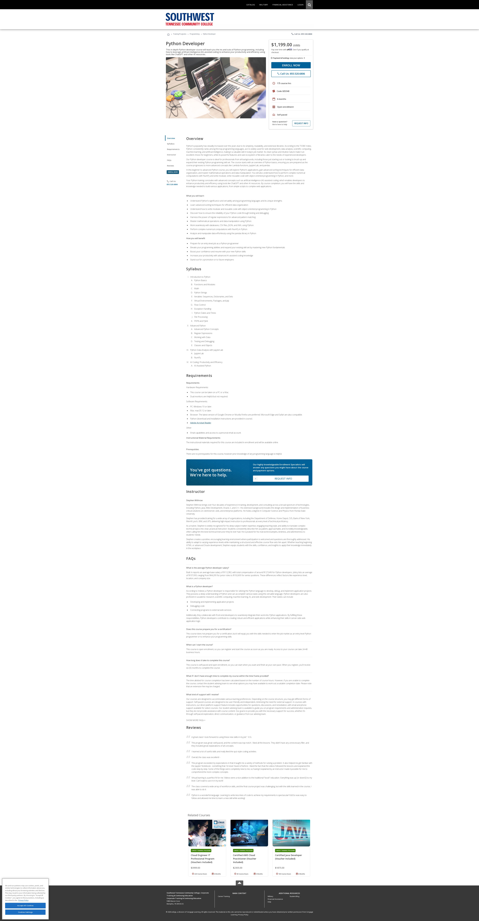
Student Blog (294, 896)
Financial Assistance (275, 899)
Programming (194, 34)
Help (269, 902)
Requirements (173, 149)
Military (270, 896)
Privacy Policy (243, 915)
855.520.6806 (172, 184)
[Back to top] (239, 892)
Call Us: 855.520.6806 (301, 34)
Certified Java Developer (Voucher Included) (288, 857)
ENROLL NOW (291, 65)
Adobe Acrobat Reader (200, 422)
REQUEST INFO (301, 123)
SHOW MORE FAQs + (195, 720)
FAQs (169, 160)
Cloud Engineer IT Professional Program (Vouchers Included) (202, 859)
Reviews (170, 165)
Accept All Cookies (25, 906)
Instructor (171, 155)
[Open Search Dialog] (309, 4)
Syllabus (170, 144)
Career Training (224, 896)
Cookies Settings (25, 912)
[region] (25, 899)
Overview (171, 138)
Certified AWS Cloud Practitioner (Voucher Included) (244, 859)
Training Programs (179, 34)
